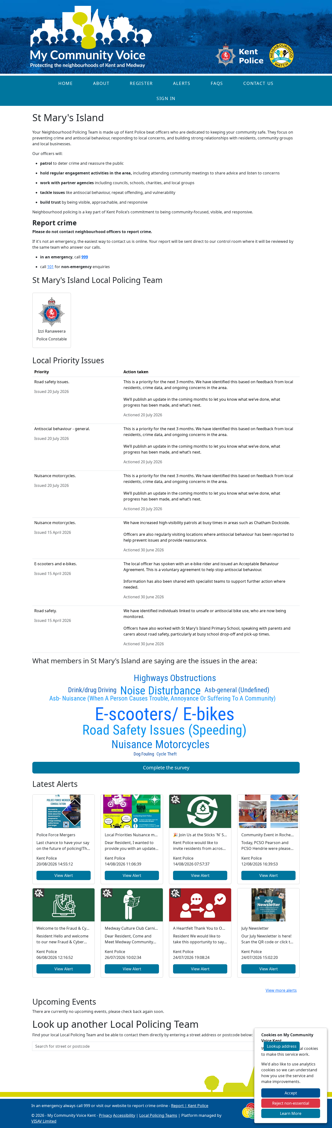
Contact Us (258, 83)
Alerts (182, 83)
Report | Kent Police (189, 1105)
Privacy (105, 1115)
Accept (291, 1093)
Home (65, 83)
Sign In (166, 98)
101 (50, 266)
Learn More (290, 1113)
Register (141, 83)
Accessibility (124, 1115)
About (101, 83)
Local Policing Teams (158, 1115)
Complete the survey (166, 767)
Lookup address (282, 1046)
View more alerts (281, 990)
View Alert (63, 875)
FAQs (217, 83)
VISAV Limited (43, 1121)
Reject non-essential (290, 1103)
